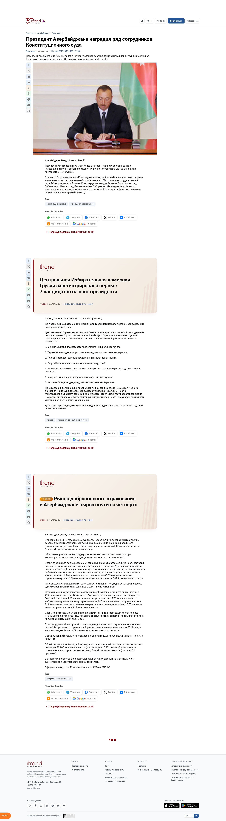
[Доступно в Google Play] (190, 805)
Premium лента (78, 770)
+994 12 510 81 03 (34, 785)
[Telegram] (52, 805)
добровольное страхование (59, 679)
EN (187, 816)
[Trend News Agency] (34, 764)
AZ (191, 816)
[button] (28, 65)
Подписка (142, 766)
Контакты (109, 774)
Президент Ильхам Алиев (82, 204)
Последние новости (80, 766)
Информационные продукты (150, 770)
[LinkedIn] (58, 805)
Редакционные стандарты (116, 777)
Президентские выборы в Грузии (72, 420)
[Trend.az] (35, 21)
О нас (107, 766)
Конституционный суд (56, 204)
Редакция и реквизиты (114, 770)
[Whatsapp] (29, 805)
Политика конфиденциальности (185, 770)
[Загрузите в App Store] (172, 805)
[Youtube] (46, 805)
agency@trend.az (33, 788)
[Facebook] (35, 805)
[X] (41, 805)
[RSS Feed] (64, 805)
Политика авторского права (183, 774)
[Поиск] (142, 20)
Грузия (50, 420)
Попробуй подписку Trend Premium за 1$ (71, 232)
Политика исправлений (115, 781)
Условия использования (181, 766)
